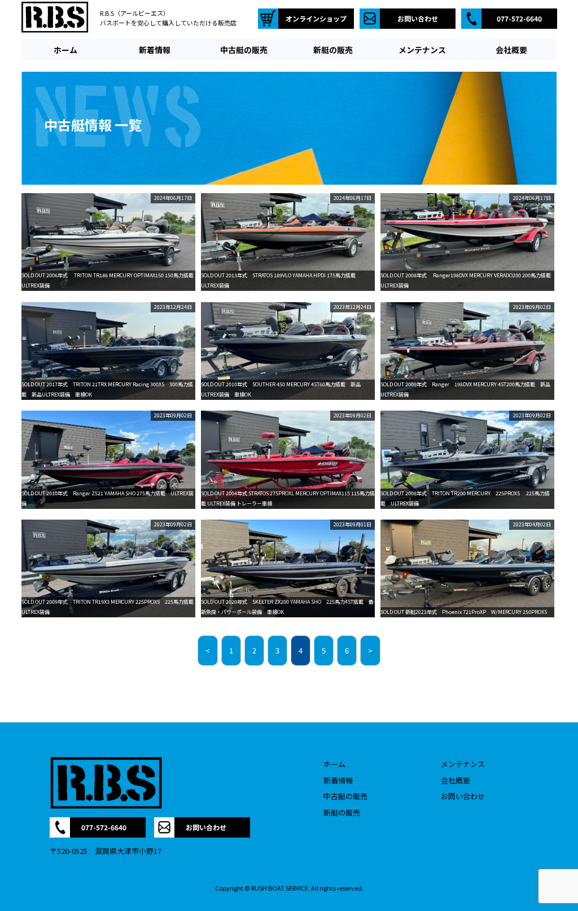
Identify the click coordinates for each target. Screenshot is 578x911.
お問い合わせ (463, 796)
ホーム (334, 764)
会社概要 (455, 780)
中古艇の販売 (345, 796)
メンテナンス (463, 764)
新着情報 (338, 780)
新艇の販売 (341, 812)
